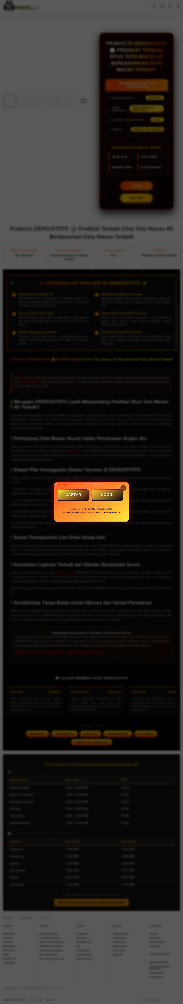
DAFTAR (73, 495)
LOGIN (107, 495)
